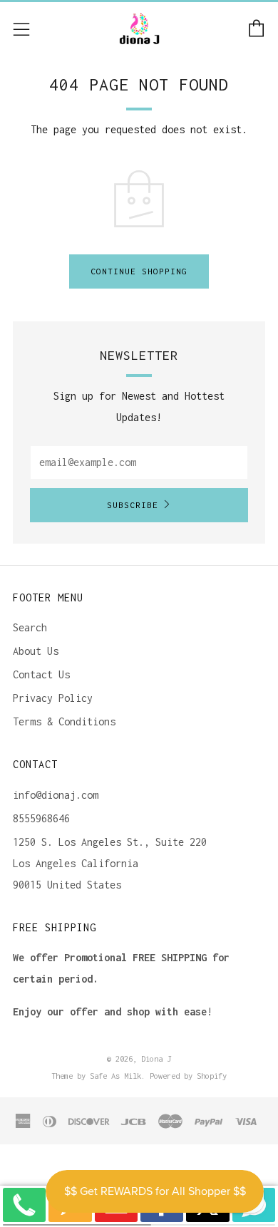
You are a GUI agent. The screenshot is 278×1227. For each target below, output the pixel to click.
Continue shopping (139, 271)
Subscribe (132, 504)
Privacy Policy (53, 698)
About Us (35, 651)
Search (30, 627)
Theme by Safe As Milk (96, 1075)
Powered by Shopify (188, 1075)
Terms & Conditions (64, 721)
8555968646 (41, 818)
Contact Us (41, 674)
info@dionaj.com (55, 795)
